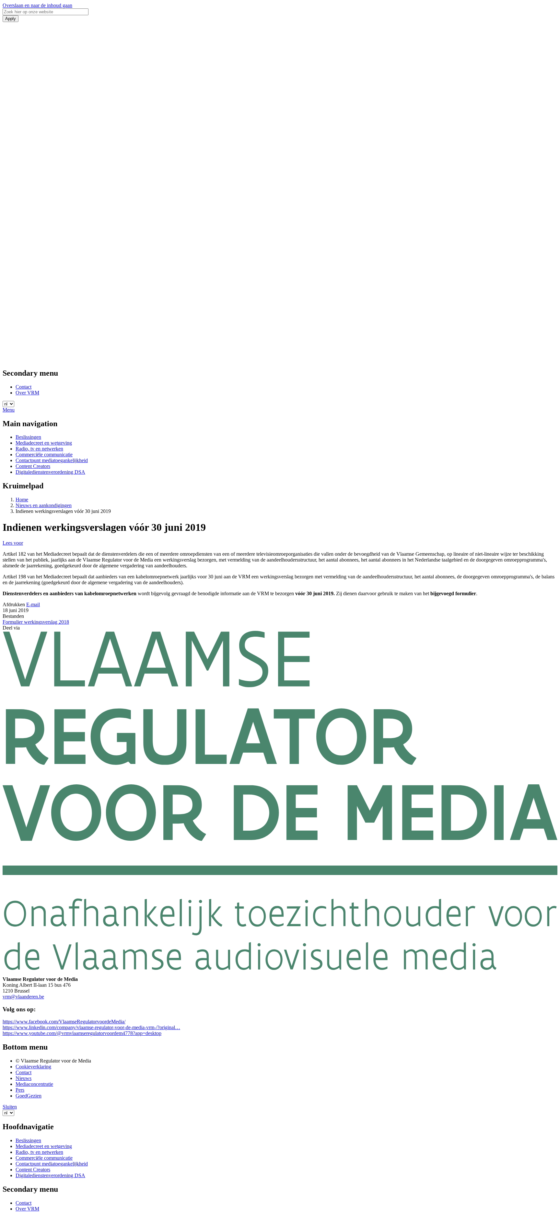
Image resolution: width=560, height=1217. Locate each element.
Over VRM (27, 392)
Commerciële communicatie (44, 454)
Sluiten (10, 1106)
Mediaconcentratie (34, 1084)
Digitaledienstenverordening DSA (50, 472)
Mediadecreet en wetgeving (44, 443)
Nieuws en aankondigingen (44, 505)
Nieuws (23, 1078)
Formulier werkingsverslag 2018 (36, 622)
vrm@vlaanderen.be (23, 996)
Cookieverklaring (33, 1066)
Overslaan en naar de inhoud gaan (37, 5)
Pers (20, 1090)
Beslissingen (28, 437)
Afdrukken (14, 604)
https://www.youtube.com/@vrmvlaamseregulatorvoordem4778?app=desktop (82, 1033)
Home (22, 499)
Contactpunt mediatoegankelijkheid (52, 460)
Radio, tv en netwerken (39, 448)
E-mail (33, 604)
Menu (9, 410)
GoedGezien (28, 1095)
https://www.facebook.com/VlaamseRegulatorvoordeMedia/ (64, 1021)
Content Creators (33, 466)
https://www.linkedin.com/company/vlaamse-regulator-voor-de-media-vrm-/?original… (91, 1027)
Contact (23, 387)
